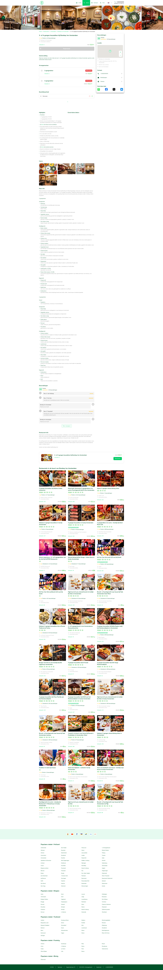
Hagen (62, 933)
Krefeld (83, 922)
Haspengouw (64, 902)
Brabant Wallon (44, 899)
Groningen (63, 878)
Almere (42, 853)
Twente (103, 855)
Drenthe (63, 858)
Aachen (42, 920)
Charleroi (43, 909)
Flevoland (63, 868)
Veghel (103, 868)
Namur (83, 907)
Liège (83, 896)
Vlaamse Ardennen (106, 904)
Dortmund (43, 933)
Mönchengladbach (106, 920)
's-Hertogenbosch (106, 847)
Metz (83, 943)
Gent (62, 896)
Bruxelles (43, 907)
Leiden (83, 855)
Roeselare (104, 896)
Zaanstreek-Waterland (107, 878)
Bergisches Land (44, 922)
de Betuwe (43, 878)
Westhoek (104, 912)
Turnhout (104, 902)
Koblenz (83, 920)
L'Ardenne (63, 912)
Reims (83, 951)
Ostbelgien (104, 894)
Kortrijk (62, 909)
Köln (83, 925)
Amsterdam (43, 858)
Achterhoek (43, 847)
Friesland (63, 870)
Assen (42, 865)
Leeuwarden (84, 853)
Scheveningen (85, 886)
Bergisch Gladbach (45, 925)
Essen (62, 928)
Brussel (42, 904)
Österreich (43, 959)
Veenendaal (104, 865)
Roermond (84, 878)
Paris (83, 949)
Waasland (104, 907)
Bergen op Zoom (44, 868)
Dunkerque (63, 943)
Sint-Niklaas (105, 899)
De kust (42, 912)
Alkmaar (43, 850)
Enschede (63, 865)
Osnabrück (104, 928)
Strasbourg (104, 946)
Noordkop (84, 865)
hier (42, 124)
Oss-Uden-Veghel (86, 873)
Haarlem (63, 881)
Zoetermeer (104, 883)
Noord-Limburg (85, 868)
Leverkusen (84, 928)
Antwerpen (43, 896)
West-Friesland (105, 876)
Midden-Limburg (85, 860)
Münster (104, 922)
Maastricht (84, 858)
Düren (62, 922)
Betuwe (42, 870)
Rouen (103, 943)
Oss (82, 870)
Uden (103, 858)
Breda (42, 873)
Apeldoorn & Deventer (46, 860)
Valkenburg (104, 863)
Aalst (42, 894)
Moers (83, 930)
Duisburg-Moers (65, 920)
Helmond (63, 886)
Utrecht (103, 860)
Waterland (104, 873)
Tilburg (103, 853)
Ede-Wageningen (65, 860)
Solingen (43, 935)
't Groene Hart (64, 876)
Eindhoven (63, 863)
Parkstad (84, 876)
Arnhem (43, 863)
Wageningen (105, 870)
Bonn (42, 930)
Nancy (83, 946)
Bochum (43, 928)
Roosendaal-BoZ (85, 881)
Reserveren (117, 458)
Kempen (63, 907)
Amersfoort (43, 855)
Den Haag (43, 886)
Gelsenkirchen (64, 930)
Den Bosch (43, 883)
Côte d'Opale (44, 951)
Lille (62, 951)
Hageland (63, 899)
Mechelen (84, 902)
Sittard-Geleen (105, 850)
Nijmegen (84, 863)
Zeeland (104, 881)
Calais (42, 949)
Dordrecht (63, 855)
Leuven (83, 894)
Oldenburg (104, 925)
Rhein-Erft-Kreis (105, 933)
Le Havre (63, 949)
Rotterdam (84, 883)
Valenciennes (105, 949)
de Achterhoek (44, 876)
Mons (83, 904)
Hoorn (83, 850)
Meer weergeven (67, 426)
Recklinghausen (105, 930)
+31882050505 (109, 967)
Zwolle (103, 886)
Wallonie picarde (106, 909)
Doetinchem (64, 853)
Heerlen (63, 883)
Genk (62, 894)
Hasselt (63, 904)
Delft (42, 881)
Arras (42, 946)
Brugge (42, 902)
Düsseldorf (63, 925)
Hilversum (84, 847)
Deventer (63, 850)
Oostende (84, 912)
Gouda (62, 873)
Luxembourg (84, 899)
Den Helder (63, 847)
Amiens (42, 943)
